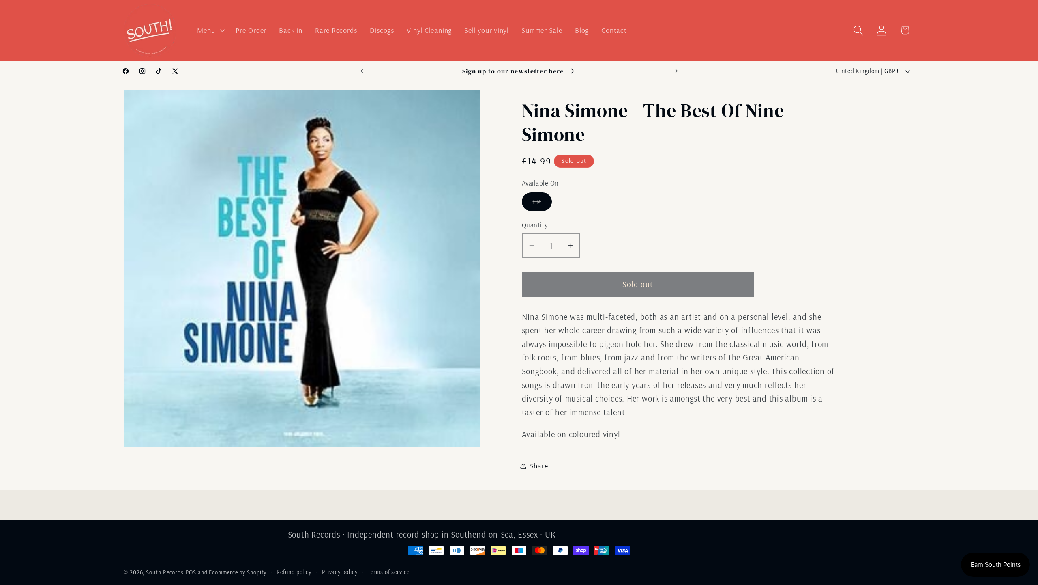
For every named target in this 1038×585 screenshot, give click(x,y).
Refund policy (294, 572)
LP (542, 203)
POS (191, 572)
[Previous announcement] (362, 71)
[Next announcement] (676, 71)
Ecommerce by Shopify (237, 572)
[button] (210, 30)
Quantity (535, 224)
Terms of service (389, 572)
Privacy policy (340, 572)
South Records (165, 572)
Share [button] (539, 466)
